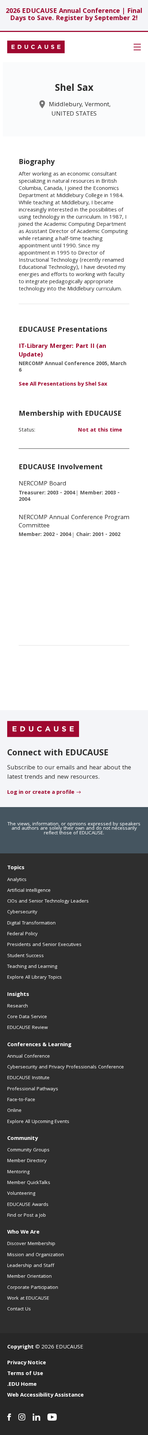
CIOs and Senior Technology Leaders (48, 901)
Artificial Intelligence (29, 891)
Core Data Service (27, 1017)
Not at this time (100, 430)
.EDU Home (22, 1384)
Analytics (17, 880)
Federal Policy (22, 934)
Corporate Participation (32, 1288)
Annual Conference (28, 1057)
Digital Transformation (31, 923)
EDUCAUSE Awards (27, 1205)
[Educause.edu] (43, 729)
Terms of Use (25, 1374)
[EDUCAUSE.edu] (36, 47)
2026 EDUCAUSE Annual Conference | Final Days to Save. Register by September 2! (74, 15)
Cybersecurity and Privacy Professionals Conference (65, 1067)
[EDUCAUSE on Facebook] (9, 1417)
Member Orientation (29, 1277)
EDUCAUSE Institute (28, 1078)
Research (17, 1006)
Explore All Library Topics (34, 978)
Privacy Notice (26, 1363)
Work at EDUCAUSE (28, 1299)
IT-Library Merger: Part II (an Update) (62, 350)
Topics (15, 868)
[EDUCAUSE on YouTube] (52, 1417)
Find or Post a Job (26, 1216)
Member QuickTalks (28, 1183)
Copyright (20, 1347)
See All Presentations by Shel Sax (63, 384)
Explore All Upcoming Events (38, 1122)
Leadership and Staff (30, 1266)
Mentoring (18, 1172)
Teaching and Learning (32, 967)
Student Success (25, 956)
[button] (137, 47)
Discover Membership (31, 1244)
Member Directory (27, 1161)
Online (14, 1111)
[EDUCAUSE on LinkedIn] (36, 1417)
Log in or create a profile (40, 792)
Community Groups (28, 1150)
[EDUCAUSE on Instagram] (22, 1417)
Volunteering (21, 1194)
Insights (18, 995)
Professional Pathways (32, 1089)
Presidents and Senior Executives (44, 945)
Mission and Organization (35, 1255)
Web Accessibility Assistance (45, 1395)
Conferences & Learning (39, 1045)
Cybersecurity (22, 912)
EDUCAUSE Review (27, 1028)
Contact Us (19, 1309)
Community (22, 1138)
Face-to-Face (21, 1100)
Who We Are (23, 1232)
